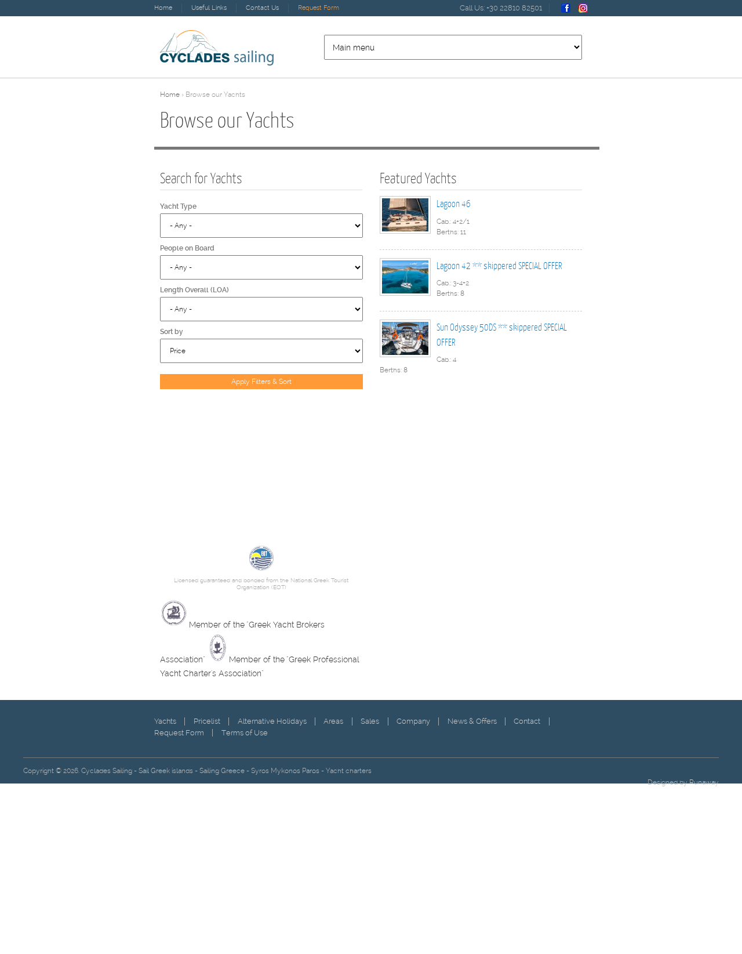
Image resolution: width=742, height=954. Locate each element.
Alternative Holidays (272, 721)
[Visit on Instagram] (583, 10)
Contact (527, 721)
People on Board (187, 248)
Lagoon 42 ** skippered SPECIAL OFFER (499, 265)
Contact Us (262, 8)
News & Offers (472, 721)
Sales (370, 721)
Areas (333, 721)
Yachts (165, 721)
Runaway (704, 782)
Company (413, 721)
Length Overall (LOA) (194, 290)
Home (163, 8)
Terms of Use (244, 732)
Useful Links (209, 8)
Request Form (318, 8)
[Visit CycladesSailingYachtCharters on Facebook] (565, 10)
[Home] (217, 48)
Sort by (171, 332)
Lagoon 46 (454, 203)
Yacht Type (178, 206)
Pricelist (207, 721)
